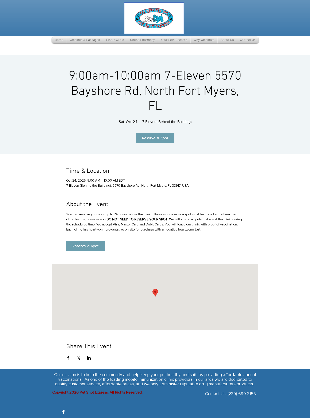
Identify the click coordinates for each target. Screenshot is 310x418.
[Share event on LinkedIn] (89, 358)
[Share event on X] (79, 358)
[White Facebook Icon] (63, 412)
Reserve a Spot (155, 138)
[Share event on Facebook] (68, 358)
